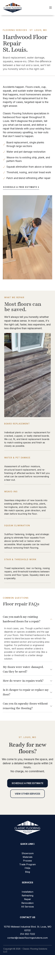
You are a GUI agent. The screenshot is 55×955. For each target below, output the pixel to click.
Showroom (28, 853)
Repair (27, 899)
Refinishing (27, 895)
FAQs (27, 868)
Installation (27, 891)
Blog (27, 871)
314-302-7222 (27, 934)
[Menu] (50, 7)
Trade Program (27, 864)
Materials (27, 857)
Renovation (27, 903)
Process (27, 860)
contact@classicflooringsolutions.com (27, 937)
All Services (27, 906)
